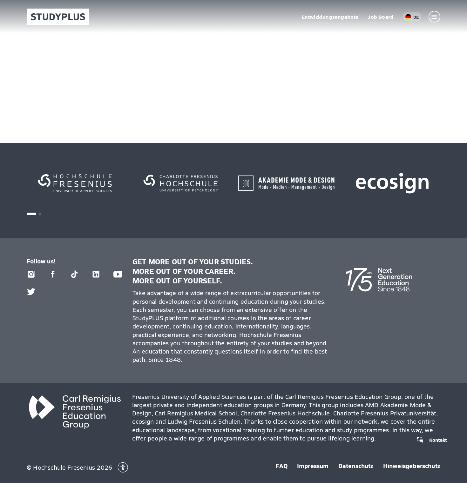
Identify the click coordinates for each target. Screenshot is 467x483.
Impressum (313, 465)
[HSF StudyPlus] (58, 17)
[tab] (31, 214)
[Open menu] (435, 17)
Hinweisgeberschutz (411, 465)
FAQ (281, 465)
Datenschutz (356, 465)
